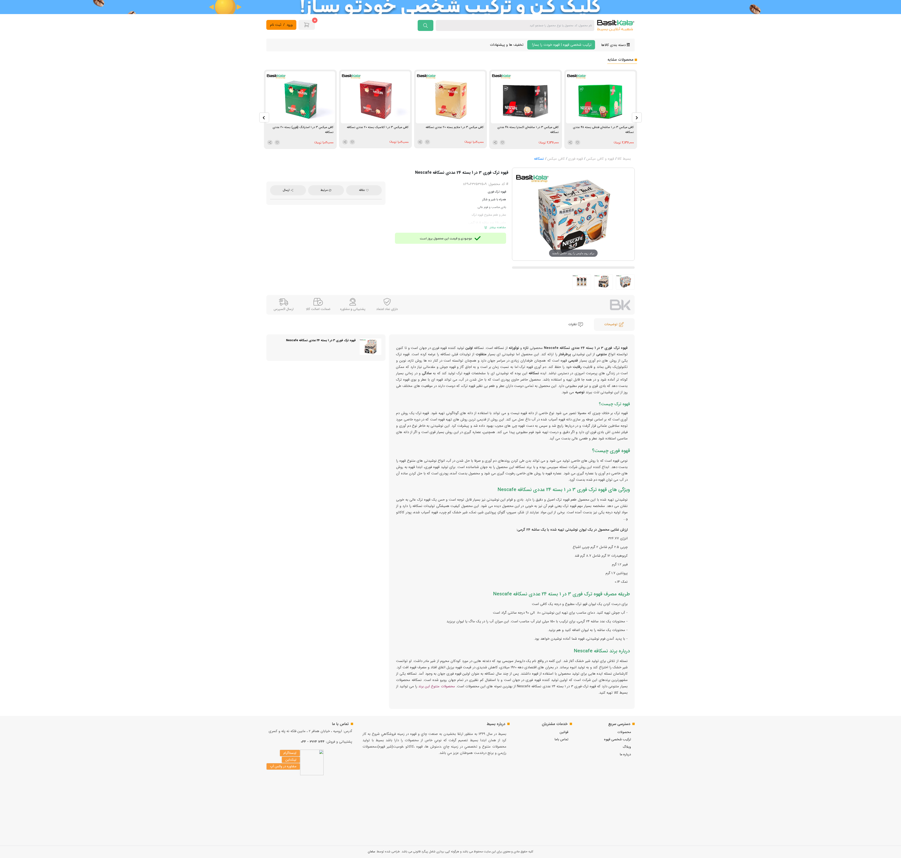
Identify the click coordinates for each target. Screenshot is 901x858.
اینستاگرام (289, 753)
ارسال (286, 190)
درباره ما (625, 754)
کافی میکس (556, 159)
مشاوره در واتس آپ (283, 766)
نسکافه (539, 159)
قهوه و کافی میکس (600, 159)
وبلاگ (627, 747)
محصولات (624, 732)
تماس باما (561, 739)
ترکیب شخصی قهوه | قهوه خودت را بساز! (561, 45)
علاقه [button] (362, 190)
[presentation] (264, 117)
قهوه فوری (575, 159)
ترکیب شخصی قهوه (617, 739)
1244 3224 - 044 (313, 742)
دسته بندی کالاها (614, 45)
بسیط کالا (624, 159)
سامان (371, 851)
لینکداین (290, 759)
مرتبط (324, 190)
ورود (289, 25)
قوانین (564, 732)
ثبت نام (275, 25)
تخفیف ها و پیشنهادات (506, 45)
